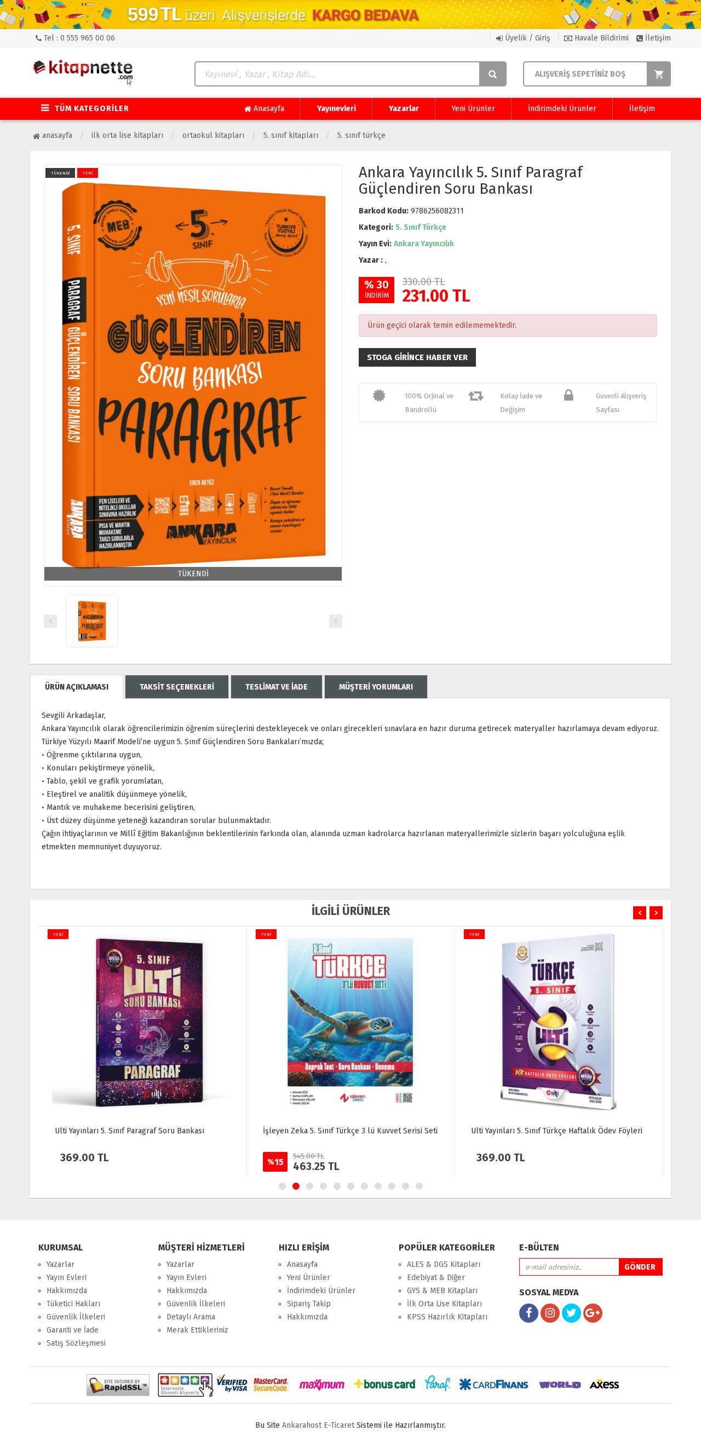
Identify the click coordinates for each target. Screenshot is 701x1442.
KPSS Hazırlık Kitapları (447, 1317)
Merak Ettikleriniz (197, 1330)
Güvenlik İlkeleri (76, 1317)
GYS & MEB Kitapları (442, 1290)
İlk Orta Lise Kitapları (127, 135)
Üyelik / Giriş (526, 38)
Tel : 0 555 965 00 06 (78, 38)
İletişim (657, 38)
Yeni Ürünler (473, 108)
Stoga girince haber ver (417, 357)
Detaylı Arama (190, 1317)
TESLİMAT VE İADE (276, 687)
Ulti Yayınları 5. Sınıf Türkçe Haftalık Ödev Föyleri (556, 1131)
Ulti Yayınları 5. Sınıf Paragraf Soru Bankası (129, 1131)
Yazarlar (404, 108)
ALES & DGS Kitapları (443, 1264)
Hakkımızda (67, 1290)
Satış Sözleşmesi (76, 1343)
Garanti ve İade (73, 1330)
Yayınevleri (336, 108)
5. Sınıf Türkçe (361, 135)
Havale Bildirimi (600, 38)
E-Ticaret (339, 1425)
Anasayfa (267, 108)
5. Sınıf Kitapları (290, 135)
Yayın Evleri (67, 1277)
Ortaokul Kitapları (213, 135)
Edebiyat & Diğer (436, 1277)
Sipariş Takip (309, 1303)
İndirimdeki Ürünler (562, 108)
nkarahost (303, 1425)
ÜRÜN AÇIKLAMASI (76, 687)
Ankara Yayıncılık (424, 243)
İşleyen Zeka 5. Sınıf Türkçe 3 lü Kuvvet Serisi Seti (350, 1131)
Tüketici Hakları (73, 1303)
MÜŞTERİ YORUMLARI (376, 687)
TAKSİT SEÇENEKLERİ (177, 687)
